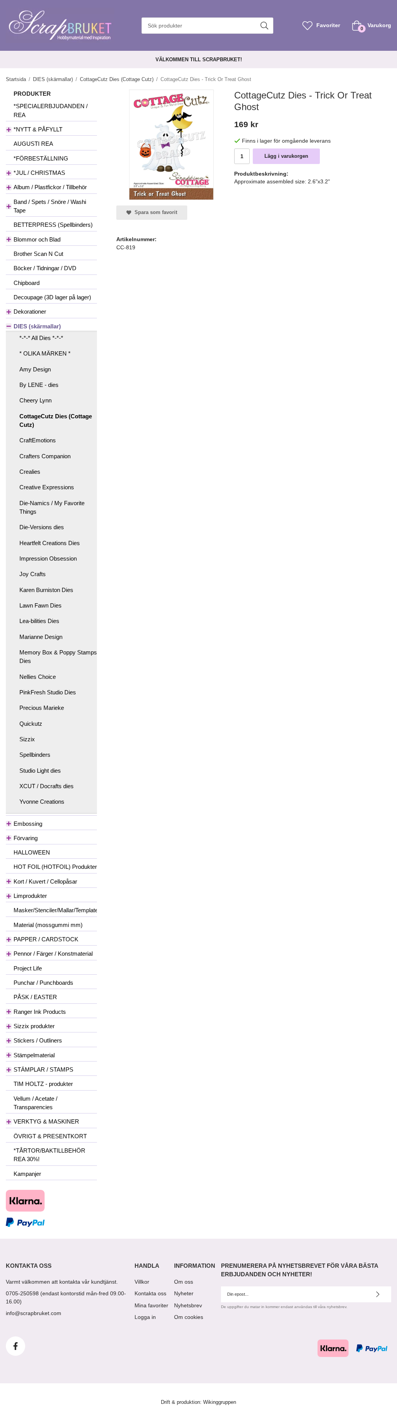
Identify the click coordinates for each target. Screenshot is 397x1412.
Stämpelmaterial (34, 1055)
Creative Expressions (46, 487)
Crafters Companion (45, 456)
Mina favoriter (151, 1305)
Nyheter (183, 1293)
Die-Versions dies (41, 527)
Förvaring (26, 838)
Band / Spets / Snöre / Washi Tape (50, 206)
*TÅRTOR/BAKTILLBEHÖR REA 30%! (49, 1154)
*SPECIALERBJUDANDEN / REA (51, 110)
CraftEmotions (37, 440)
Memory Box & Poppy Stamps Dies (58, 656)
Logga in (145, 1317)
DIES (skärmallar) (37, 326)
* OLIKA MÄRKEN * (45, 353)
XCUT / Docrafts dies (46, 786)
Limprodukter (30, 895)
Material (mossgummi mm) (48, 925)
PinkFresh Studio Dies (47, 692)
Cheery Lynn (35, 400)
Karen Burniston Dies (46, 590)
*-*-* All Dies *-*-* (41, 338)
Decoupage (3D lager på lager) (52, 297)
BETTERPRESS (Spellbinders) (53, 224)
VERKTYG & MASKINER (46, 1121)
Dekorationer (30, 311)
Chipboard (27, 283)
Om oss (183, 1282)
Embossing (28, 823)
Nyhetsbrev (188, 1305)
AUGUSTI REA (33, 143)
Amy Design (35, 369)
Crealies (29, 471)
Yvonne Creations (41, 801)
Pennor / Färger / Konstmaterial (53, 953)
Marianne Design (40, 637)
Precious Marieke (41, 707)
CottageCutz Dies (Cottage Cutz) (55, 420)
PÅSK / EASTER (35, 997)
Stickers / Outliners (38, 1040)
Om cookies (188, 1317)
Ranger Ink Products (40, 1011)
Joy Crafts (32, 574)
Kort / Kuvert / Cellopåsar (45, 881)
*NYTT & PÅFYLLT (38, 129)
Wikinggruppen (219, 1402)
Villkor (142, 1282)
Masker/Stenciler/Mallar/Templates (55, 910)
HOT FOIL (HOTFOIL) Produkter (55, 866)
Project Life (28, 968)
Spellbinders (34, 754)
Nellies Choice (37, 676)
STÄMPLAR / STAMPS (43, 1069)
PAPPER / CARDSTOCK (46, 939)
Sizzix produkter (34, 1026)
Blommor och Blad (37, 239)
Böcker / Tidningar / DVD (45, 268)
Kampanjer (27, 1173)
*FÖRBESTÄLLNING (41, 158)
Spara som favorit (154, 212)
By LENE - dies (39, 384)
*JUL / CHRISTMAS (39, 172)
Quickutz (30, 723)
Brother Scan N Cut (38, 253)
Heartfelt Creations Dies (49, 543)
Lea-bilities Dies (39, 621)
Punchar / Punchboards (43, 982)
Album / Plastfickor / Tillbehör (50, 187)
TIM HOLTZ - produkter (43, 1084)
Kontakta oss (150, 1293)
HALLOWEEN (32, 852)
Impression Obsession (48, 558)
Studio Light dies (40, 770)
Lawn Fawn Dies (40, 605)
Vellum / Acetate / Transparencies (35, 1102)
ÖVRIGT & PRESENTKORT (50, 1136)
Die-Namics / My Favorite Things (52, 507)
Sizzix (27, 739)
